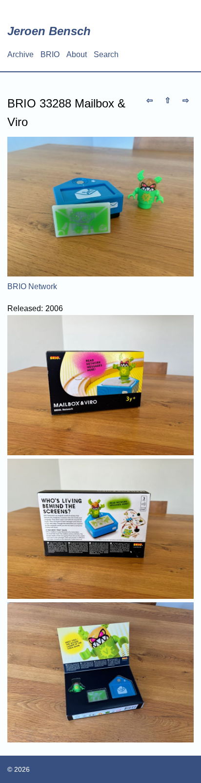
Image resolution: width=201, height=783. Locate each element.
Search (106, 54)
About (76, 54)
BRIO (50, 54)
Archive (20, 54)
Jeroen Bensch (49, 31)
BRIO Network (32, 286)
